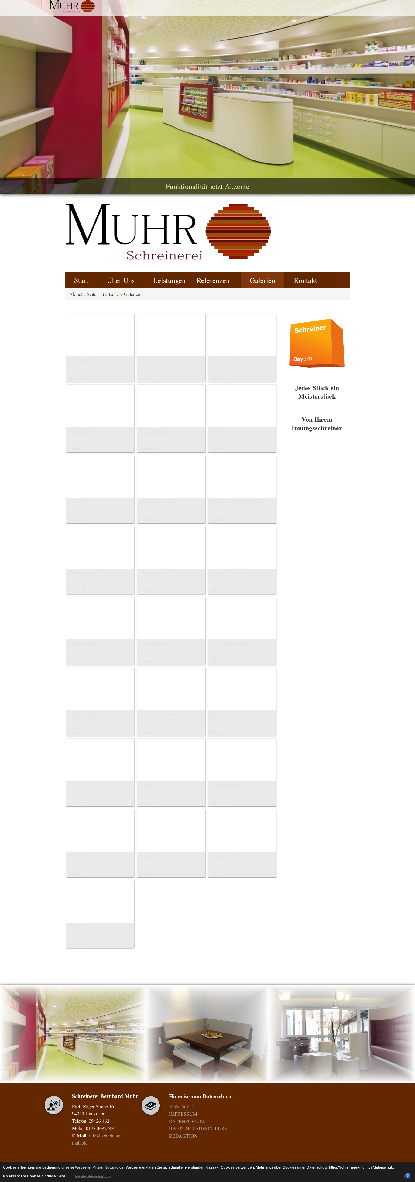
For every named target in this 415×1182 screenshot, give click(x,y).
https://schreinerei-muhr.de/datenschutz (361, 1167)
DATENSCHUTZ (187, 1121)
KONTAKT (181, 1106)
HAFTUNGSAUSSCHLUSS (198, 1128)
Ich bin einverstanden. (93, 1176)
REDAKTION (183, 1135)
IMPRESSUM (183, 1114)
